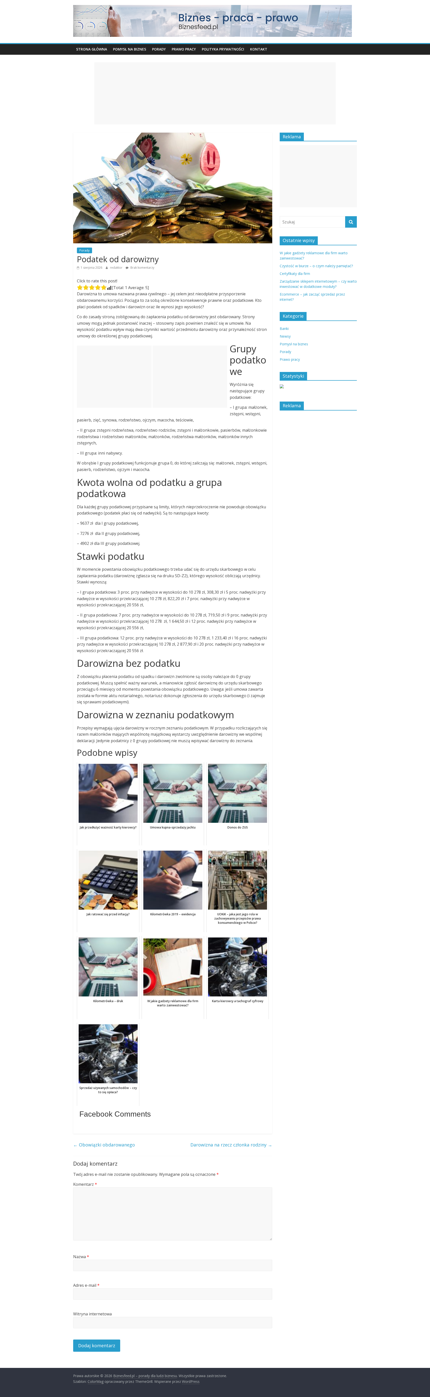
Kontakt (258, 49)
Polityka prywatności (223, 49)
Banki (284, 328)
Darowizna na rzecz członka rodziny (231, 1145)
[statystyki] (282, 387)
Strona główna (91, 49)
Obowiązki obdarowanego (104, 1145)
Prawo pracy (184, 49)
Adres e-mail (86, 1285)
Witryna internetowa (92, 1314)
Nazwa (81, 1256)
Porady (159, 49)
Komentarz (85, 1184)
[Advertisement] (215, 93)
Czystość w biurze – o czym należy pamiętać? (316, 265)
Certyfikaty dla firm (295, 273)
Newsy (285, 336)
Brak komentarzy (142, 267)
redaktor (116, 267)
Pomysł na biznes (129, 49)
